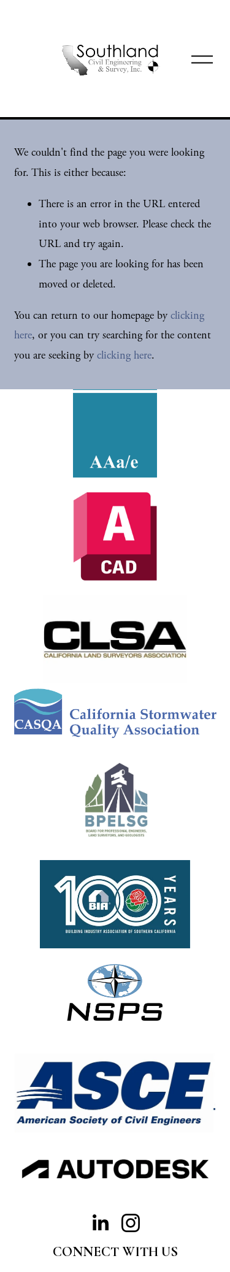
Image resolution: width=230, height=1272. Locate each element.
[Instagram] (130, 1223)
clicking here (124, 355)
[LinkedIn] (100, 1223)
